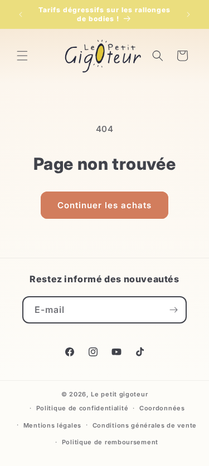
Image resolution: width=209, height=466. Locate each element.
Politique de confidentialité (82, 408)
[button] (22, 55)
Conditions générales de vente (145, 425)
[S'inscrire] (173, 309)
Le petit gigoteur (119, 394)
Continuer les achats (104, 205)
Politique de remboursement (110, 442)
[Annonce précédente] (20, 14)
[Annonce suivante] (188, 14)
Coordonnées (162, 408)
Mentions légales (52, 425)
